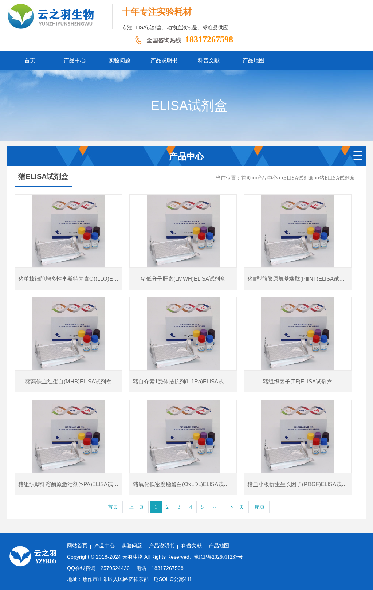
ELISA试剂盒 (298, 178)
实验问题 (132, 545)
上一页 (136, 507)
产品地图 (219, 545)
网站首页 (77, 545)
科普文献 (191, 545)
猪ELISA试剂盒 (337, 178)
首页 (246, 178)
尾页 (260, 507)
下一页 (236, 507)
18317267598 (209, 39)
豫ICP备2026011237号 (218, 557)
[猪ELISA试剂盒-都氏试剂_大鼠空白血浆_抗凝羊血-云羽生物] (60, 16)
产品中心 (267, 178)
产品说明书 (161, 545)
